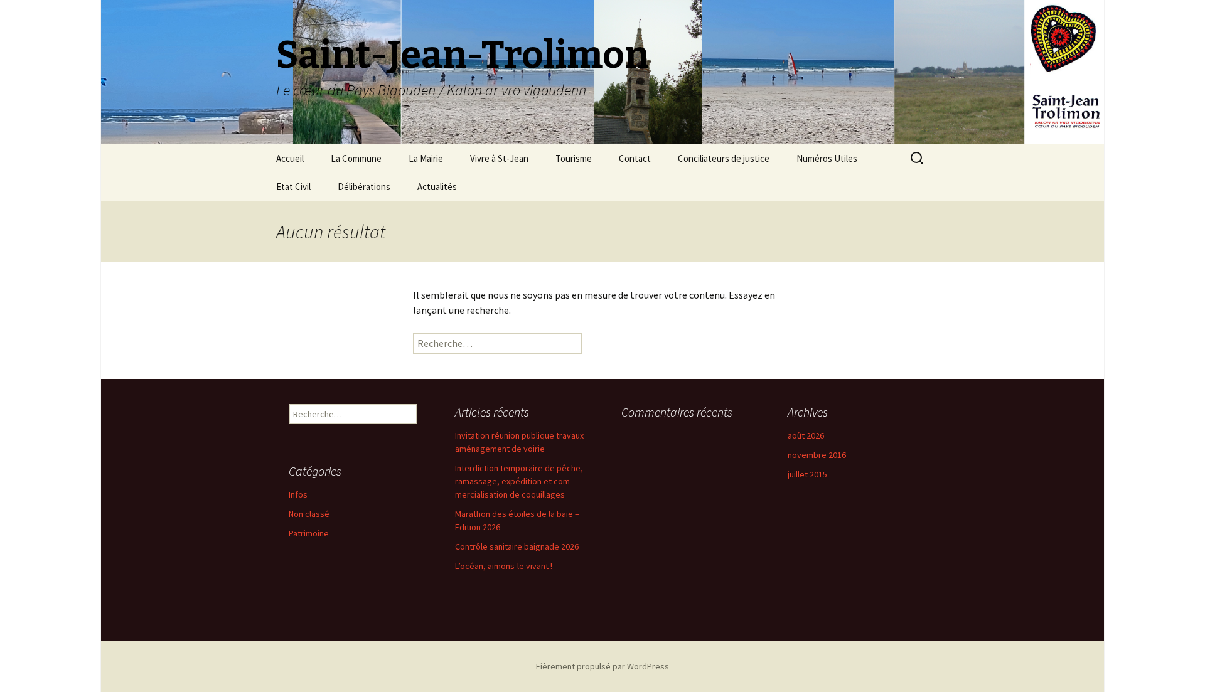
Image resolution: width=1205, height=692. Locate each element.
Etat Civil (293, 187)
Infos (298, 494)
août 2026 (806, 435)
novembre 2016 (817, 454)
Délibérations (364, 187)
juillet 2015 (807, 474)
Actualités (437, 187)
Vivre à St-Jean (499, 158)
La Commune (356, 158)
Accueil (290, 158)
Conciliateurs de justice (723, 158)
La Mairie (426, 158)
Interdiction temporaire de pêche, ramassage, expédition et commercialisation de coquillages (519, 481)
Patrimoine (309, 533)
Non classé (309, 513)
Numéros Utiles (826, 158)
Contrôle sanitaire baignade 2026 (517, 546)
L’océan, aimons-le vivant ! (503, 566)
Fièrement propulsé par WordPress (602, 666)
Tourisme (573, 158)
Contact (635, 158)
